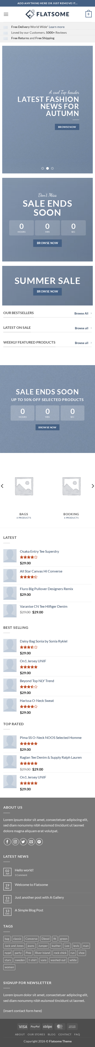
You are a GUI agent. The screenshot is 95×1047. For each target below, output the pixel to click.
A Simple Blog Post (29, 910)
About (20, 1034)
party (18, 953)
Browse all (81, 328)
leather (56, 946)
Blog (51, 1034)
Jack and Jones (14, 946)
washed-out (58, 960)
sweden (20, 960)
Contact (65, 1034)
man (86, 946)
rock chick (60, 953)
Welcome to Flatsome (31, 884)
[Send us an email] (31, 841)
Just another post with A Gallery (39, 897)
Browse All (81, 313)
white (73, 960)
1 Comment (24, 875)
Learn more (57, 27)
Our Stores (36, 1034)
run (72, 953)
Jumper (43, 946)
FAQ (77, 1034)
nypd (8, 953)
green (63, 938)
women (9, 967)
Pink (28, 953)
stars (8, 960)
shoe (82, 953)
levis (76, 946)
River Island (42, 953)
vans (44, 960)
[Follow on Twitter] (23, 841)
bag (7, 938)
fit (54, 938)
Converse (31, 938)
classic (17, 938)
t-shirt (33, 960)
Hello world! (24, 870)
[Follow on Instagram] (15, 841)
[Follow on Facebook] (7, 841)
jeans (31, 946)
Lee (67, 946)
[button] (6, 14)
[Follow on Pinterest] (39, 841)
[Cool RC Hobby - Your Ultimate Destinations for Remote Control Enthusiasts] (47, 14)
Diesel (45, 938)
